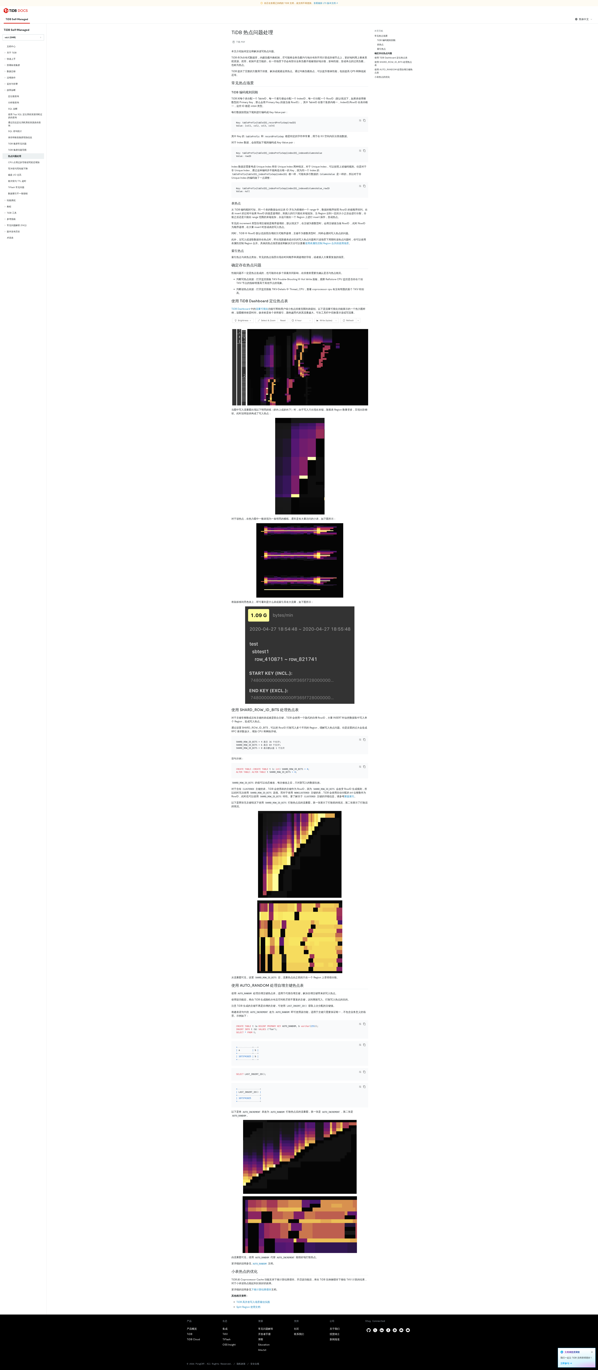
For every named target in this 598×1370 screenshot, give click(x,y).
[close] (592, 1352)
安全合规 (254, 1364)
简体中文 (584, 19)
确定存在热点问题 (383, 53)
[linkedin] (381, 1330)
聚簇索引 (349, 796)
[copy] (364, 120)
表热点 (380, 44)
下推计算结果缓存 (261, 1289)
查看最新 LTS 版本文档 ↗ (326, 3)
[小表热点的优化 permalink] (260, 1271)
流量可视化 (262, 308)
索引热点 (381, 49)
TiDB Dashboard (240, 308)
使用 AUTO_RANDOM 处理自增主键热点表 (394, 71)
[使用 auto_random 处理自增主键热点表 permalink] (306, 985)
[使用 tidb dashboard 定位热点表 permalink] (290, 301)
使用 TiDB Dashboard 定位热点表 (391, 57)
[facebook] (388, 1330)
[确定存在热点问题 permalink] (264, 265)
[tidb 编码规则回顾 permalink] (260, 92)
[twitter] (375, 1330)
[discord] (401, 1330)
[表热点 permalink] (243, 203)
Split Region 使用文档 (248, 1306)
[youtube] (408, 1330)
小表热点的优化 (382, 77)
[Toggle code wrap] (360, 120)
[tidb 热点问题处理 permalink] (276, 32)
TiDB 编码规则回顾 (386, 40)
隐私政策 (241, 1364)
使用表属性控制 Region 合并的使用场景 (327, 243)
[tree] (23, 142)
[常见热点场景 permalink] (256, 83)
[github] (368, 1330)
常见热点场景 (381, 36)
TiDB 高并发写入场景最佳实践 (253, 1302)
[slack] (395, 1330)
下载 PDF (240, 42)
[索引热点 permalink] (246, 250)
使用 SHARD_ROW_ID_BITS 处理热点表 (393, 63)
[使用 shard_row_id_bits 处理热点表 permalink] (301, 710)
